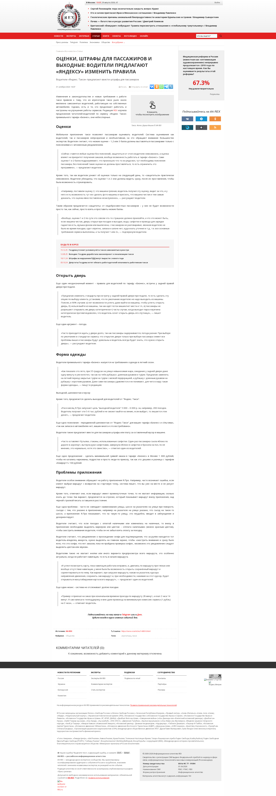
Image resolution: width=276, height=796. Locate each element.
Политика (84, 42)
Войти (217, 2)
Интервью (84, 36)
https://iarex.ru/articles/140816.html (136, 631)
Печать (123, 87)
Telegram (74, 42)
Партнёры (162, 684)
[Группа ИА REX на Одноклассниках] (215, 118)
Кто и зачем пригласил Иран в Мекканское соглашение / (133, 12)
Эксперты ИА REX (98, 678)
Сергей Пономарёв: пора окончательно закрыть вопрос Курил (125, 8)
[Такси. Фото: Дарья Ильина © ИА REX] (153, 109)
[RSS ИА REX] (215, 127)
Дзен (139, 614)
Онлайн (144, 36)
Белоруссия (63, 690)
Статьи (96, 36)
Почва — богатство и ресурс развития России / (127, 21)
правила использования (98, 778)
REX (115, 110)
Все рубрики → (118, 42)
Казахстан (62, 695)
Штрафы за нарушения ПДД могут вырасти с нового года (96, 258)
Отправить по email (139, 87)
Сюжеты (116, 36)
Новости (58, 36)
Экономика (94, 42)
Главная (59, 51)
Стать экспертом (98, 690)
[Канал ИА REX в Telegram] (201, 118)
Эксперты (71, 36)
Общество (105, 42)
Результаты (215, 94)
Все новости (70, 51)
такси (134, 636)
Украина (61, 684)
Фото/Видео (130, 36)
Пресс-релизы (62, 42)
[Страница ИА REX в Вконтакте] (187, 118)
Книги (106, 36)
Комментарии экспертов (101, 684)
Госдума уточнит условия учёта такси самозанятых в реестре (99, 250)
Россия (61, 678)
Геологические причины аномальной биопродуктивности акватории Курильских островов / (155, 17)
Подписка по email (132, 678)
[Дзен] (201, 127)
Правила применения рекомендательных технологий (153, 705)
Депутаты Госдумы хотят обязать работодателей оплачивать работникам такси (108, 262)
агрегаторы (126, 636)
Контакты (162, 678)
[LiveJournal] (187, 127)
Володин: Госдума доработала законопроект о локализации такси (101, 254)
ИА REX (69, 631)
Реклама (161, 690)
